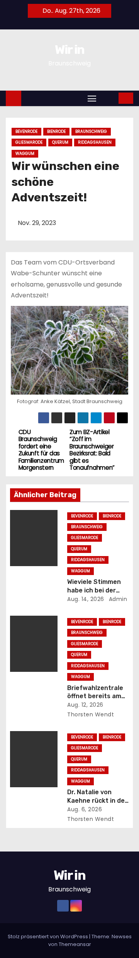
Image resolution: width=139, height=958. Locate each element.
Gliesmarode (28, 142)
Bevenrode (26, 131)
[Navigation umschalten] (92, 98)
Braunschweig (91, 131)
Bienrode (56, 131)
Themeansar (75, 944)
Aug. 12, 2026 (85, 705)
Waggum (24, 153)
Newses (122, 936)
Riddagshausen (95, 142)
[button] (108, 97)
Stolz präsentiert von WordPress (48, 936)
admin (117, 599)
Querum (60, 142)
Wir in (70, 49)
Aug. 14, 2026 (85, 599)
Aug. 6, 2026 (84, 809)
